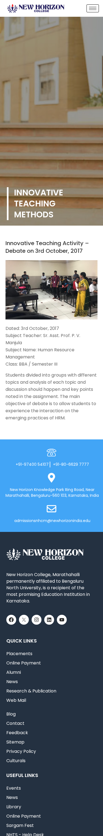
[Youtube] (62, 620)
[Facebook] (11, 620)
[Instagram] (36, 620)
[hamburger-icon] (93, 8)
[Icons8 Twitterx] (24, 620)
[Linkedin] (49, 620)
